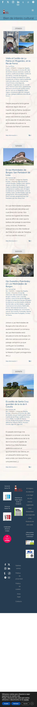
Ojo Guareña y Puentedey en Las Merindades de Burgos (18, 284)
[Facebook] (5, 565)
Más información (11, 135)
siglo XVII (20, 424)
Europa (8, 70)
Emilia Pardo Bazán (17, 420)
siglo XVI (20, 92)
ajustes (26, 700)
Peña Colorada (10, 196)
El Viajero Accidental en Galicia (20, 77)
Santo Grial (21, 198)
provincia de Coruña (18, 88)
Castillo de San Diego (12, 417)
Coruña (8, 77)
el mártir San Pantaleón (18, 185)
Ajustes (25, 703)
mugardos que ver (18, 85)
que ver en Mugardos (17, 90)
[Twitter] (9, 565)
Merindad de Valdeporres (13, 309)
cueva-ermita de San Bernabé (20, 298)
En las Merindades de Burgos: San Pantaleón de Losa (18, 172)
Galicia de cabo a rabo (12, 81)
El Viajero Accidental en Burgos (15, 300)
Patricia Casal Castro (15, 86)
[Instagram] (5, 568)
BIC (26, 70)
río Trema (9, 315)
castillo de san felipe (18, 73)
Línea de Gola (24, 81)
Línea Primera (10, 83)
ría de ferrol (13, 92)
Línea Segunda (19, 83)
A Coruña (21, 70)
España (27, 68)
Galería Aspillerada (25, 79)
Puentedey (22, 311)
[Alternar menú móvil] (33, 10)
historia (15, 422)
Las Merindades (20, 192)
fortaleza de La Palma (12, 79)
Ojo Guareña (14, 311)
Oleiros (20, 422)
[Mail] (9, 578)
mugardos (9, 85)
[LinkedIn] (9, 568)
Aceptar (6, 703)
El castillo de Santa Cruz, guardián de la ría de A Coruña (17, 404)
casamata (20, 72)
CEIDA (11, 419)
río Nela (27, 313)
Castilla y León (20, 183)
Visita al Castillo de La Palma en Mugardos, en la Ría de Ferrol (18, 61)
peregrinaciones (20, 196)
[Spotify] (5, 578)
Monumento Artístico (21, 194)
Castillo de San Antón (24, 415)
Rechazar (15, 703)
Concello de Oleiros (20, 419)
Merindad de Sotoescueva (19, 307)
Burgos (13, 183)
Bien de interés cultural (20, 295)
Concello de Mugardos (20, 75)
